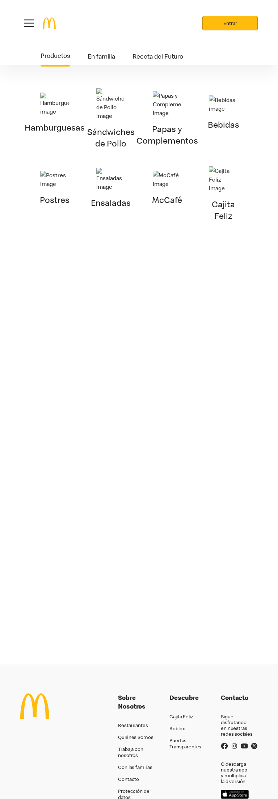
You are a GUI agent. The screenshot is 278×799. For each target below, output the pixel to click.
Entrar (230, 23)
